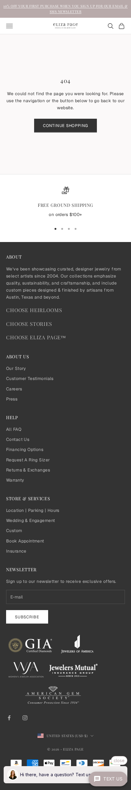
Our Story (16, 368)
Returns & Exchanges (28, 470)
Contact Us (17, 439)
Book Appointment (25, 541)
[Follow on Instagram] (25, 718)
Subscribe (27, 617)
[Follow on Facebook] (9, 718)
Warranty (15, 480)
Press (11, 399)
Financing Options (24, 449)
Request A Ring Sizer (28, 460)
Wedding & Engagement (30, 520)
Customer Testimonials (30, 378)
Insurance (16, 551)
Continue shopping (65, 125)
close (119, 760)
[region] (65, 202)
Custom (14, 530)
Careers (14, 389)
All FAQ (13, 429)
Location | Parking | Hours (32, 510)
